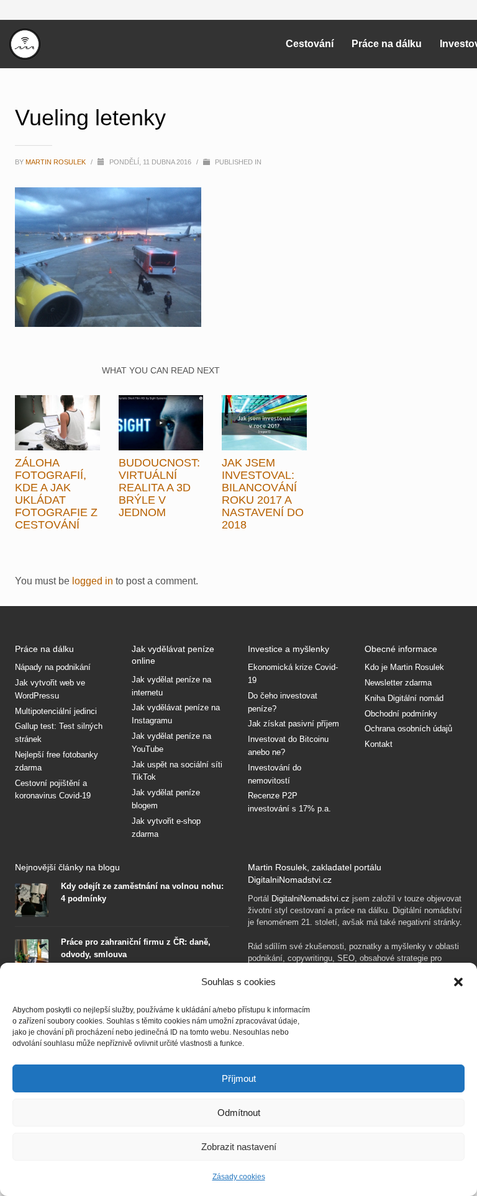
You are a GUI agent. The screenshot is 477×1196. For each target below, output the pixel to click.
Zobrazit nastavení (238, 1146)
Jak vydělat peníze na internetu (171, 686)
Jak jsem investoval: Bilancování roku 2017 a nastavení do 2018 (263, 494)
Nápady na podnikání (53, 667)
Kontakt (379, 744)
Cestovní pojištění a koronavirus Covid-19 (53, 790)
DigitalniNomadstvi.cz (310, 898)
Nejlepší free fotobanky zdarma (56, 761)
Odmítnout (238, 1112)
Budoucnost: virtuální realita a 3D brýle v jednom (159, 488)
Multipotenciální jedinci (56, 711)
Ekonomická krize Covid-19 (293, 674)
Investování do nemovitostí (274, 774)
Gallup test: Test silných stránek (58, 732)
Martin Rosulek (56, 162)
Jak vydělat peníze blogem (166, 799)
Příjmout (239, 1078)
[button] (458, 982)
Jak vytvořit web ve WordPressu (50, 689)
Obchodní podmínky (401, 713)
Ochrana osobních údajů (408, 728)
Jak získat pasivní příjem (293, 723)
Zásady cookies (238, 1176)
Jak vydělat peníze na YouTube (171, 742)
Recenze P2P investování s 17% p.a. (289, 802)
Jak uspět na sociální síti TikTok (177, 771)
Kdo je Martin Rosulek (404, 667)
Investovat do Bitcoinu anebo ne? (288, 745)
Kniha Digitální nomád (404, 698)
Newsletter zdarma (398, 682)
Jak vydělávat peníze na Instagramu (176, 714)
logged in (94, 581)
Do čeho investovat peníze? (282, 702)
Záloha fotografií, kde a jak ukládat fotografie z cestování (56, 494)
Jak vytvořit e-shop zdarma (166, 827)
